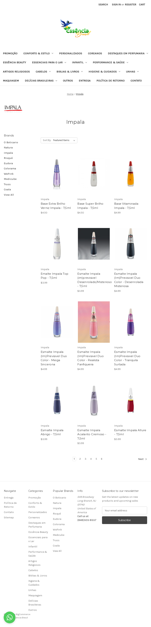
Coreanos (95, 53)
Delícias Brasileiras (39, 80)
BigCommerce (23, 614)
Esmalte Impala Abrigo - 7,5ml (52, 432)
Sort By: (47, 140)
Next (141, 459)
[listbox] (65, 140)
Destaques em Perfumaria (126, 53)
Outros (68, 80)
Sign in (116, 4)
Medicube (10, 179)
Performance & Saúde (109, 62)
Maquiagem (11, 80)
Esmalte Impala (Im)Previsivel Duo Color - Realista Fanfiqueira (90, 358)
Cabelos (41, 71)
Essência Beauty (14, 62)
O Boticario (11, 142)
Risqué (8, 158)
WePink (9, 173)
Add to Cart (57, 180)
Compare (56, 173)
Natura (8, 147)
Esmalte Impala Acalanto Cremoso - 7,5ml (91, 434)
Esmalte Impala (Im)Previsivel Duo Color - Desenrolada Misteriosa (128, 280)
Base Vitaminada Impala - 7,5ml (126, 206)
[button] (9, 617)
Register (130, 4)
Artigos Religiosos (16, 71)
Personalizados (70, 53)
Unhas (130, 71)
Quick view (56, 167)
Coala (7, 189)
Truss (7, 184)
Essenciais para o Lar (47, 62)
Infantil (77, 62)
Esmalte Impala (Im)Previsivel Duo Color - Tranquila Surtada (127, 358)
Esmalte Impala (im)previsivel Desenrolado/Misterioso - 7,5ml (93, 280)
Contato (136, 80)
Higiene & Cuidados (103, 71)
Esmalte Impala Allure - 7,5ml (130, 432)
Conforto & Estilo (36, 53)
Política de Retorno (110, 80)
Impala (8, 152)
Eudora (8, 163)
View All (9, 194)
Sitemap (9, 517)
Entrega (85, 80)
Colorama (10, 168)
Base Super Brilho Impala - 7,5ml (90, 206)
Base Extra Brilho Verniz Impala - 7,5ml (56, 206)
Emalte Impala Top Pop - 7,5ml (54, 276)
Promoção (10, 53)
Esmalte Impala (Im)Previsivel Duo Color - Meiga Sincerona (54, 358)
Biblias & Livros (68, 71)
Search (103, 4)
